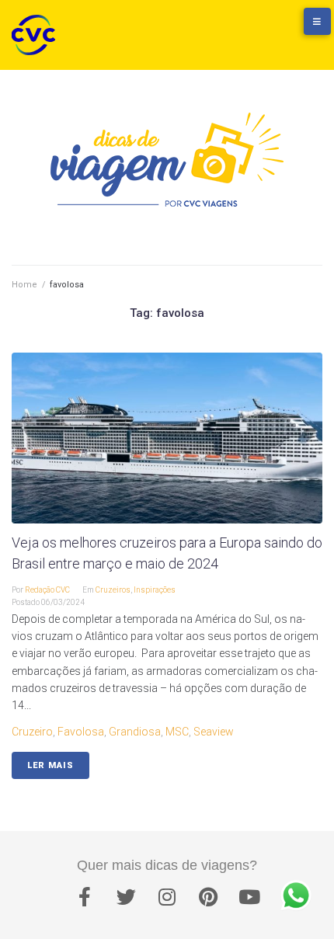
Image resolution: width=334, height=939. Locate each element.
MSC (177, 731)
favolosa (80, 731)
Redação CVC (47, 590)
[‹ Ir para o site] (237, 28)
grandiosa (135, 731)
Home (24, 285)
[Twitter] (125, 896)
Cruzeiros (113, 590)
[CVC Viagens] (37, 35)
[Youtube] (249, 896)
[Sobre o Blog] (299, 28)
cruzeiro (32, 731)
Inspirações (155, 590)
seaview (213, 731)
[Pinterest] (208, 896)
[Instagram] (167, 896)
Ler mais (50, 765)
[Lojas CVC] (268, 28)
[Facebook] (84, 896)
